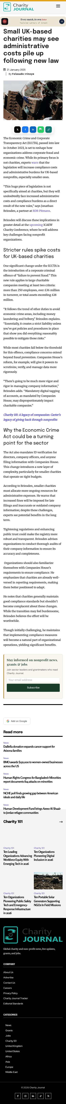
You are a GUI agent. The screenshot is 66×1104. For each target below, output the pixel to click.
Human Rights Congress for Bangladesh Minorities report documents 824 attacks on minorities (32, 779)
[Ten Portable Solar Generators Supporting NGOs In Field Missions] (48, 880)
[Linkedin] (33, 1096)
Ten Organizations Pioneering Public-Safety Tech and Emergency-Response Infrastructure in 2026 (17, 905)
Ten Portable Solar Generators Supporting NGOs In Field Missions (47, 901)
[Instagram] (25, 1096)
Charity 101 (8, 848)
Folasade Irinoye (23, 73)
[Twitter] (48, 1096)
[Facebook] (18, 1096)
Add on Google (19, 721)
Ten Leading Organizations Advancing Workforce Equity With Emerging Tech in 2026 (17, 858)
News (6, 742)
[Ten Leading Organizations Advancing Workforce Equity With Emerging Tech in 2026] (17, 835)
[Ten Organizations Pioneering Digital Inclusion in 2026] (48, 835)
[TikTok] (41, 1096)
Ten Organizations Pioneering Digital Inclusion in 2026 (44, 855)
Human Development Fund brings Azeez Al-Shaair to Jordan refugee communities (31, 810)
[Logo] (18, 7)
